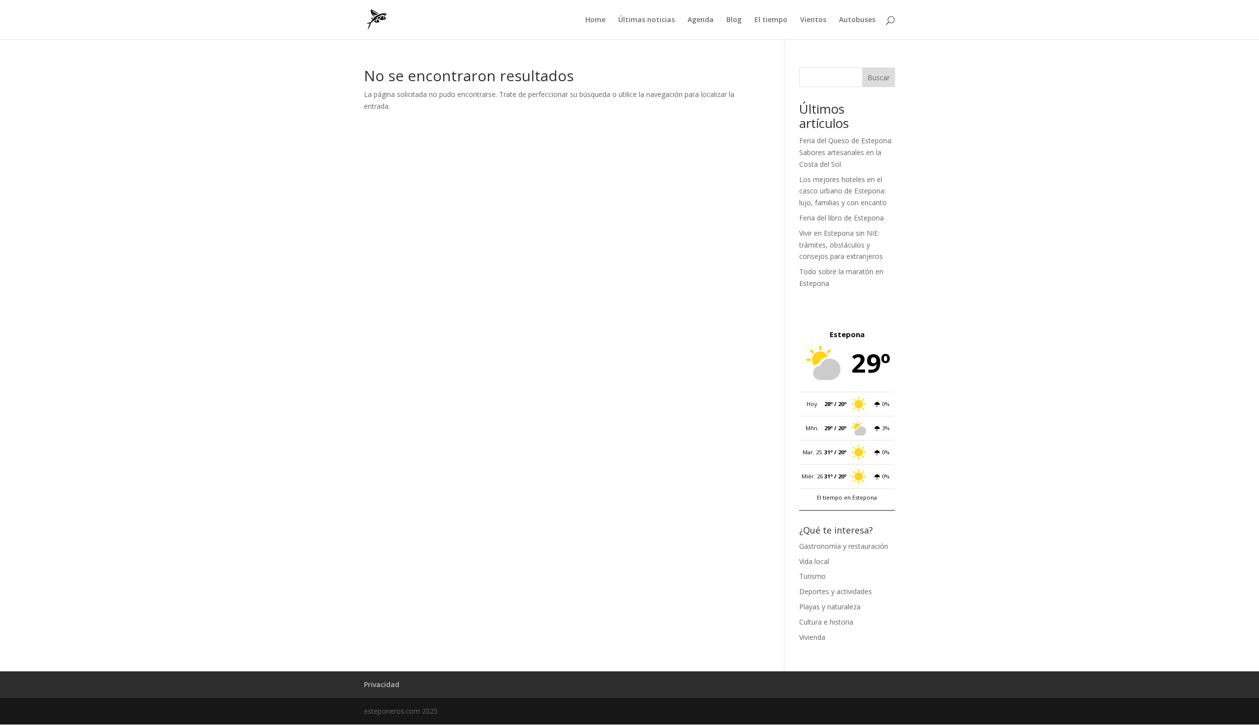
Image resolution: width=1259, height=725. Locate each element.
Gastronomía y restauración (843, 546)
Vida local (814, 561)
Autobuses (857, 20)
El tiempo (770, 20)
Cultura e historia (826, 622)
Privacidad (381, 684)
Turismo (812, 576)
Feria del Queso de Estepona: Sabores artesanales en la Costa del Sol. (846, 152)
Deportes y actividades (835, 591)
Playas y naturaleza (830, 606)
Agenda (701, 20)
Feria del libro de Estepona (841, 217)
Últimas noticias (646, 20)
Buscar (879, 77)
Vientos (813, 20)
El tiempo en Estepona (847, 497)
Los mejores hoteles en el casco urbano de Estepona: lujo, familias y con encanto (843, 191)
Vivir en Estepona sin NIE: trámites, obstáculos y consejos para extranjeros (841, 244)
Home (595, 20)
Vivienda (812, 637)
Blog (734, 20)
